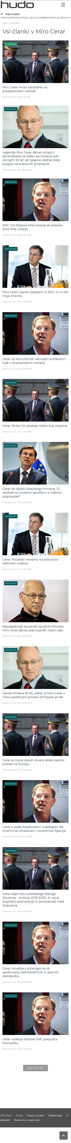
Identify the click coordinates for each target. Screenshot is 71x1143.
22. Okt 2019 (27, 703)
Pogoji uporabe (35, 1115)
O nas (19, 1115)
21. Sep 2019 (27, 1049)
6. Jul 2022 (26, 97)
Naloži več (35, 1068)
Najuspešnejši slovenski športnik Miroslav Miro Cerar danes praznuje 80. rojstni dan (33, 628)
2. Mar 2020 (26, 235)
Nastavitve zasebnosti (27, 1120)
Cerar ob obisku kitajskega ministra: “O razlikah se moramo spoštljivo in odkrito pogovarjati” (32, 492)
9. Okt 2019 (26, 911)
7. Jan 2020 (26, 431)
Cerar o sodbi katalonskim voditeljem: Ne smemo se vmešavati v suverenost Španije (34, 829)
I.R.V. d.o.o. (6, 1115)
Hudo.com (6, 97)
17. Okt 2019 (27, 770)
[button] (63, 4)
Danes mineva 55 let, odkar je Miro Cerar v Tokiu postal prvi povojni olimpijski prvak (33, 695)
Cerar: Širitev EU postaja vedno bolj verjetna (34, 426)
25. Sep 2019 (27, 982)
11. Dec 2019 (26, 569)
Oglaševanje (55, 1115)
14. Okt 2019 (27, 836)
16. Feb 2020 (27, 369)
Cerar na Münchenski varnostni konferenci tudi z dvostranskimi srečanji (34, 361)
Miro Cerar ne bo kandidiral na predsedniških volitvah (24, 89)
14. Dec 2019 (27, 502)
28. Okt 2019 (27, 636)
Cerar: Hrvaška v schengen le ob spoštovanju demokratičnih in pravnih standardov (30, 972)
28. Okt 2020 (27, 170)
